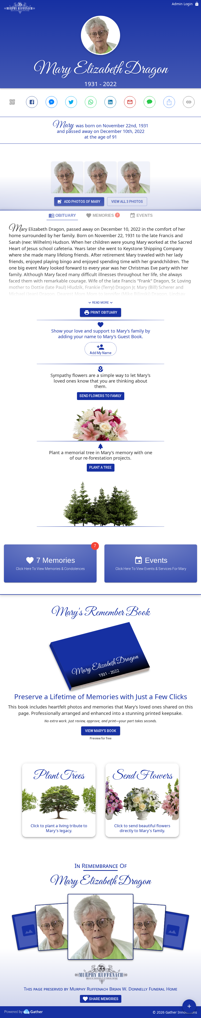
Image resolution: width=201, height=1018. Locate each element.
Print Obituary (103, 312)
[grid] (100, 806)
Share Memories (103, 999)
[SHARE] (169, 102)
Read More (100, 302)
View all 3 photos (127, 202)
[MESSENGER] (51, 102)
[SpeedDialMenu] (189, 1006)
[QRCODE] (12, 102)
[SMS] (149, 102)
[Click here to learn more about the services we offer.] (100, 975)
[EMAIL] (130, 102)
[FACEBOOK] (32, 102)
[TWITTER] (71, 102)
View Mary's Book (100, 731)
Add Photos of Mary (82, 202)
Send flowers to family (100, 396)
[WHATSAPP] (91, 102)
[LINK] (189, 102)
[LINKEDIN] (110, 102)
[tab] (62, 215)
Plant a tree (100, 467)
